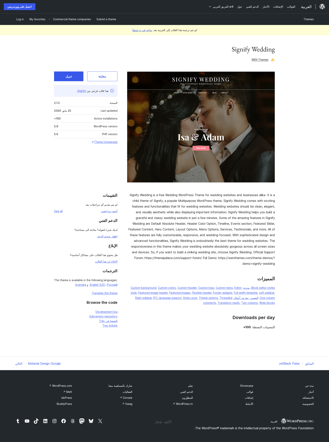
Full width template (246, 292)
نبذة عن (309, 385)
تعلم (190, 385)
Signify (81, 90)
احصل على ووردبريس (19, 6)
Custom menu (224, 287)
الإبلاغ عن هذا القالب (106, 261)
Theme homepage (105, 142)
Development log (106, 311)
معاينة (102, 76)
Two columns (249, 302)
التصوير (254, 297)
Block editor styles (263, 287)
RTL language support (167, 297)
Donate (126, 397)
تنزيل (68, 76)
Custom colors (167, 287)
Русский (112, 284)
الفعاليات (127, 391)
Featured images (179, 292)
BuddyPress (64, 403)
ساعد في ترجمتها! (142, 30)
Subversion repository (103, 316)
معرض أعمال (241, 297)
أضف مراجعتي (109, 211)
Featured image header (153, 292)
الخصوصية (308, 403)
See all (58, 211)
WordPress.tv (183, 403)
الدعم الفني (186, 391)
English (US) (97, 284)
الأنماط (249, 403)
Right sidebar (143, 297)
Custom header (187, 287)
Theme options (208, 297)
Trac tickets (109, 325)
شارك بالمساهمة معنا (120, 385)
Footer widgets (222, 292)
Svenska (80, 284)
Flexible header (202, 292)
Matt (67, 391)
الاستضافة (308, 397)
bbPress (66, 397)
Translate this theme (104, 293)
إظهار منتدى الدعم (107, 236)
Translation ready (229, 302)
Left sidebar (266, 292)
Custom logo (206, 287)
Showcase (246, 385)
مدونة (246, 287)
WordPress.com (60, 385)
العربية (274, 421)
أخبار (311, 391)
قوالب (249, 391)
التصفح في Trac (108, 320)
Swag (127, 403)
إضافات (249, 397)
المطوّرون (187, 397)
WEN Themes (260, 59)
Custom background (143, 287)
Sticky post (190, 297)
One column (267, 297)
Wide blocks (267, 302)
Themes (308, 19)
